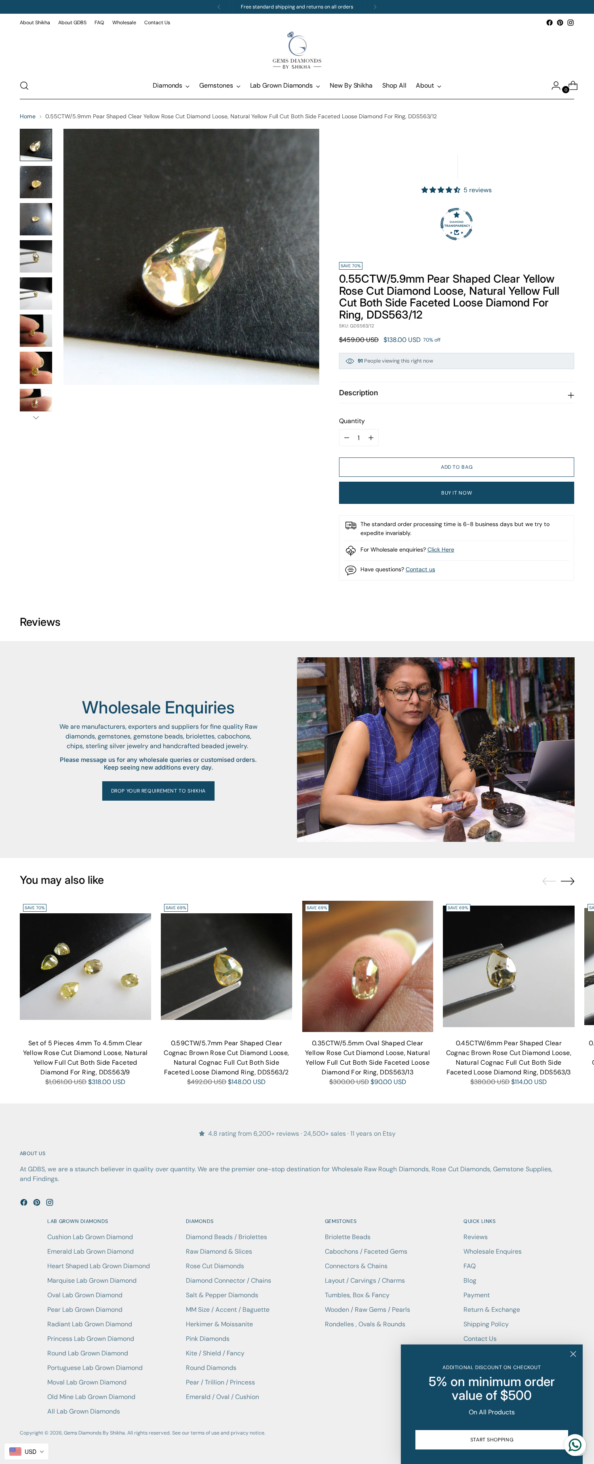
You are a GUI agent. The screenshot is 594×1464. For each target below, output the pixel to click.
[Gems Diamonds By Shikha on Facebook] (549, 22)
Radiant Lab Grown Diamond (89, 1324)
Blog (469, 1280)
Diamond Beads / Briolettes (226, 1237)
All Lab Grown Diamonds (83, 1411)
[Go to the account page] (553, 86)
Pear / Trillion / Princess (220, 1382)
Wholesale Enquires (492, 1251)
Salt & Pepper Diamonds (222, 1295)
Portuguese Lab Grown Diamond (95, 1367)
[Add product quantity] (346, 438)
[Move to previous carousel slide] (549, 881)
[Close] (573, 1354)
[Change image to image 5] (36, 293)
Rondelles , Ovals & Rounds (365, 1324)
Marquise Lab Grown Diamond (92, 1280)
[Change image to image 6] (36, 331)
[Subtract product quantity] (371, 438)
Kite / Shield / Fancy (215, 1353)
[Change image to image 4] (36, 256)
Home (28, 116)
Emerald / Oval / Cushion (222, 1397)
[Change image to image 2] (36, 182)
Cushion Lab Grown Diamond (90, 1237)
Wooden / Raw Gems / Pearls (367, 1309)
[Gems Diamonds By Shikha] (297, 50)
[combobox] (26, 1451)
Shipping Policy (486, 1324)
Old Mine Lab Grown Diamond (91, 1397)
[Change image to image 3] (36, 219)
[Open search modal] (24, 86)
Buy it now (456, 493)
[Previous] (219, 7)
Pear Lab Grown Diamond (84, 1309)
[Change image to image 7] (36, 368)
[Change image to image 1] (36, 145)
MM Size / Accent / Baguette (228, 1309)
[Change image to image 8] (36, 405)
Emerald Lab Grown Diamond (90, 1251)
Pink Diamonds (208, 1338)
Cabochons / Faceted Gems (366, 1251)
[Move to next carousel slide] (568, 881)
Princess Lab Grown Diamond (90, 1338)
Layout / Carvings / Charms (365, 1280)
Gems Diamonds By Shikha (94, 1433)
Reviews (475, 1237)
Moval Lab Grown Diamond (86, 1382)
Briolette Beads (348, 1237)
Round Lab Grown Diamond (87, 1353)
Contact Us (480, 1338)
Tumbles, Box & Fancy (357, 1295)
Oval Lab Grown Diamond (84, 1295)
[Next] (375, 7)
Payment (476, 1295)
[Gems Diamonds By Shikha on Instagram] (570, 22)
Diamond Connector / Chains (228, 1280)
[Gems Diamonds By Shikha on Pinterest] (560, 22)
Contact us (420, 569)
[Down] (36, 417)
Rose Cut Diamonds (215, 1266)
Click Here (441, 549)
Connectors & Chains (356, 1266)
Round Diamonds (211, 1367)
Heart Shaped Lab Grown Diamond (98, 1266)
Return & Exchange (491, 1309)
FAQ (469, 1266)
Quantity (352, 421)
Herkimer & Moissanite (219, 1324)
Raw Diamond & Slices (219, 1251)
